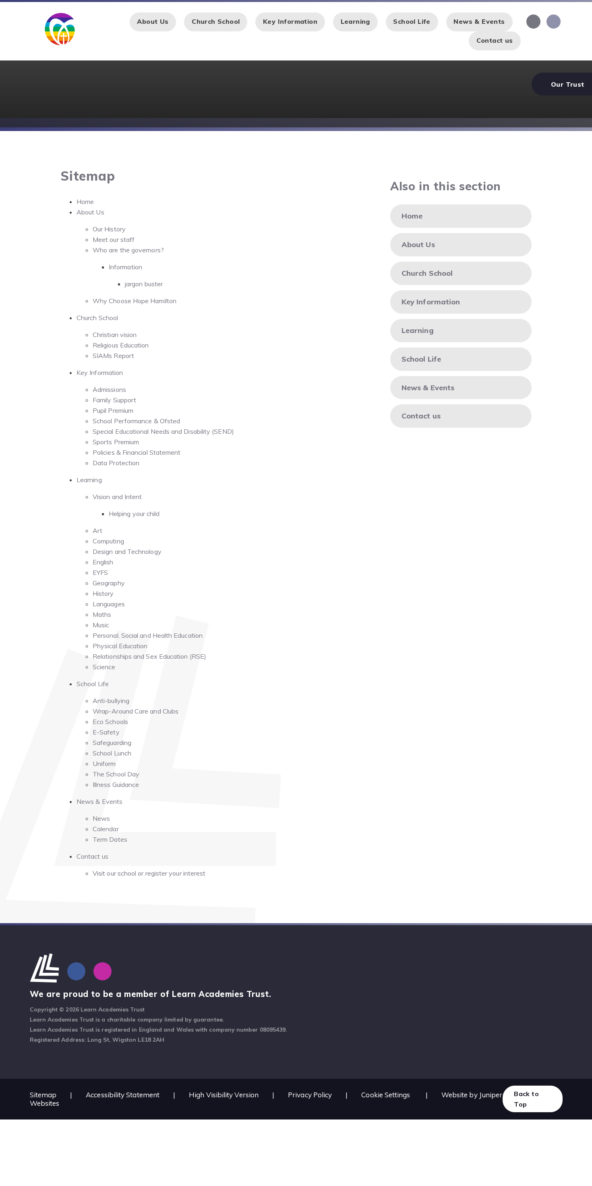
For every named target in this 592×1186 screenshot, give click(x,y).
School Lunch (112, 753)
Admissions (109, 389)
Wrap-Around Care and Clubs (135, 711)
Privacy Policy (310, 1094)
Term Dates (110, 839)
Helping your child (134, 514)
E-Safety (106, 732)
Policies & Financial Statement (136, 452)
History (103, 593)
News (101, 818)
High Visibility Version (224, 1094)
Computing (108, 541)
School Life (93, 684)
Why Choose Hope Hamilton (134, 301)
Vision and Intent (117, 497)
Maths (102, 614)
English (103, 562)
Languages (109, 604)
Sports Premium (116, 442)
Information (125, 267)
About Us (90, 212)
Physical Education (120, 646)
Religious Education (121, 345)
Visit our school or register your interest (149, 873)
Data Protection (116, 463)
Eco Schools (110, 722)
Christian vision (115, 335)
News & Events (99, 801)
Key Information (100, 372)
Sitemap (43, 1094)
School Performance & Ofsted (136, 421)
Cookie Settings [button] (385, 1094)
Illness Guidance (116, 784)
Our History (109, 229)
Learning (89, 480)
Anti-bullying (111, 701)
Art (97, 530)
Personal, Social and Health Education (148, 635)
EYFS (100, 572)
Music (101, 625)
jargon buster (144, 284)
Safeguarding (112, 743)
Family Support (114, 400)
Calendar (106, 829)
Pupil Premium (113, 410)
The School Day (116, 774)
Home (85, 202)
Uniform (104, 763)
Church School (97, 318)
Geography (109, 583)
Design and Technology (127, 551)
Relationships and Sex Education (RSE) (149, 656)
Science (104, 667)
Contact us (92, 856)
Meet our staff (114, 239)
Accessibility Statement (122, 1094)
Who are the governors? (128, 250)
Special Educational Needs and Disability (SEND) (163, 431)
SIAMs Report (113, 356)
